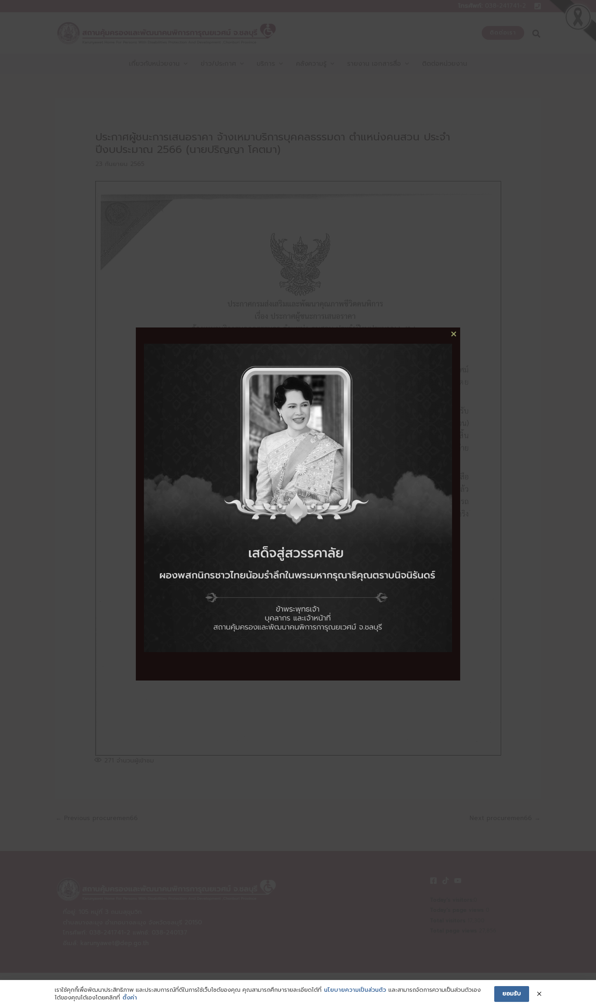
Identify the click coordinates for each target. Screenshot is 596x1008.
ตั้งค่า (129, 998)
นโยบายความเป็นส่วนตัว (355, 990)
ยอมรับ (511, 993)
